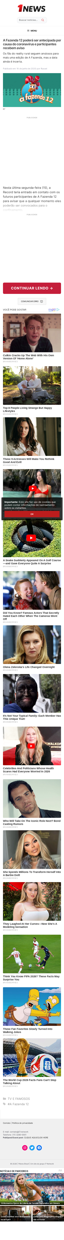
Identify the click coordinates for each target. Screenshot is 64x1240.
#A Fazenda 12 (18, 1104)
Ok (32, 514)
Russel (44, 68)
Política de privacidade (22, 1123)
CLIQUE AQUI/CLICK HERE (36, 1137)
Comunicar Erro (30, 301)
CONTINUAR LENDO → (32, 288)
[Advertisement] (32, 151)
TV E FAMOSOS (19, 1099)
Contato (6, 1123)
